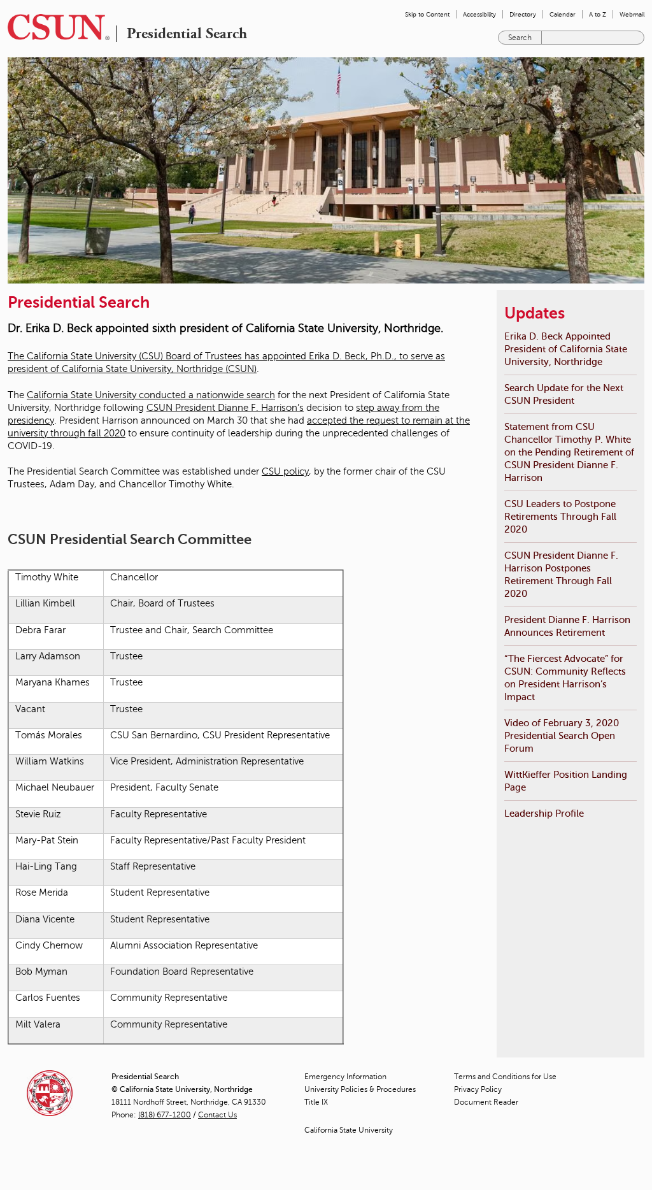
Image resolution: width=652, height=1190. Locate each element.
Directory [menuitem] (522, 14)
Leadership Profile (544, 813)
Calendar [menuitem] (562, 14)
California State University (348, 1130)
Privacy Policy (478, 1089)
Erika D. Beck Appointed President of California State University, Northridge (565, 349)
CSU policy (285, 471)
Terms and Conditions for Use (505, 1076)
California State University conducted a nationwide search (151, 395)
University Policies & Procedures (360, 1089)
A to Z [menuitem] (597, 14)
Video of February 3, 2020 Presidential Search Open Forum (561, 735)
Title (316, 1102)
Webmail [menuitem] (632, 14)
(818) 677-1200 (164, 1114)
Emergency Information (345, 1076)
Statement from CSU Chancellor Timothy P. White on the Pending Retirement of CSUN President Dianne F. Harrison (569, 452)
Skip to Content (427, 14)
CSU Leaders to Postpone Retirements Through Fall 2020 (560, 516)
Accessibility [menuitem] (479, 14)
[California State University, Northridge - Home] (55, 27)
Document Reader (486, 1102)
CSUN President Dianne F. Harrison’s (225, 408)
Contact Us (217, 1114)
